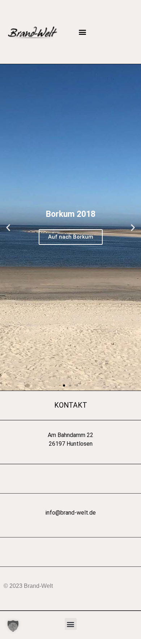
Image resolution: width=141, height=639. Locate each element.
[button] (82, 32)
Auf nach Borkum (70, 237)
